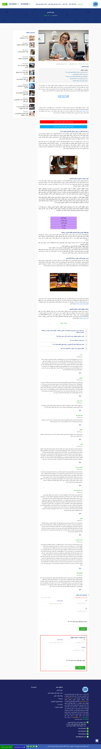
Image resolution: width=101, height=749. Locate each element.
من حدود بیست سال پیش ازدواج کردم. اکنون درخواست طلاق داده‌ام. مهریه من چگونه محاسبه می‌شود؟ (62, 331)
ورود (5, 4)
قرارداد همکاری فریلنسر (23, 52)
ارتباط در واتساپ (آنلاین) (6, 747)
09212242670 (13, 4)
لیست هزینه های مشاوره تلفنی (54, 4)
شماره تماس (60, 601)
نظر (86, 608)
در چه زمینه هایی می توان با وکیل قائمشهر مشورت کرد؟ (77, 72)
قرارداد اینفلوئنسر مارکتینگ (22, 45)
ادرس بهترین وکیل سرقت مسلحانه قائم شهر (79, 78)
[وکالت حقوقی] (85, 689)
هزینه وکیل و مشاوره (80, 304)
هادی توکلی (71, 64)
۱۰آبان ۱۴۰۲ (81, 64)
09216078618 (82, 734)
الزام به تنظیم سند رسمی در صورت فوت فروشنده (22, 107)
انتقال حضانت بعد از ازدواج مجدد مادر (22, 73)
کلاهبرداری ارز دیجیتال (23, 58)
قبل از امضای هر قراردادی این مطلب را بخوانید (21, 114)
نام (86, 600)
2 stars (44, 598)
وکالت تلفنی (64, 4)
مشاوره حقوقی (83, 111)
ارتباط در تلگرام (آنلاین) (19, 747)
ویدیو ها (60, 699)
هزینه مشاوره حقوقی (84, 318)
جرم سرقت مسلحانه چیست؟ (77, 340)
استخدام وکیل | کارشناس (57, 701)
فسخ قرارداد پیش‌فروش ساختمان (23, 86)
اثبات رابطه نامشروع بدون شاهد (22, 80)
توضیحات (83, 647)
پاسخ (80, 373)
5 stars (50, 598)
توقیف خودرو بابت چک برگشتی (23, 66)
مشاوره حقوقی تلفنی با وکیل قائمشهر (80, 80)
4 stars (48, 598)
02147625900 (25, 4)
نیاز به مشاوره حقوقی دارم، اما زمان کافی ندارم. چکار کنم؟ (70, 336)
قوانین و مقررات (59, 707)
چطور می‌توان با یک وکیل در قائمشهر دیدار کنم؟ (72, 348)
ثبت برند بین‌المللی (24, 38)
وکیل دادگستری (59, 64)
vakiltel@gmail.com (81, 737)
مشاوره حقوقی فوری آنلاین (41, 4)
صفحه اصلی (80, 4)
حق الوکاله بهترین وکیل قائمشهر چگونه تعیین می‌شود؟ (77, 76)
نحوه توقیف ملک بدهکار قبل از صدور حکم (21, 100)
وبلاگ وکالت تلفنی (72, 4)
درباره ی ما (60, 704)
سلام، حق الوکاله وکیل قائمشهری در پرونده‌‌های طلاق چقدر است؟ (68, 344)
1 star (42, 598)
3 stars (46, 598)
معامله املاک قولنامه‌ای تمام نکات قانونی (22, 93)
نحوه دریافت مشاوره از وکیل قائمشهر (80, 74)
